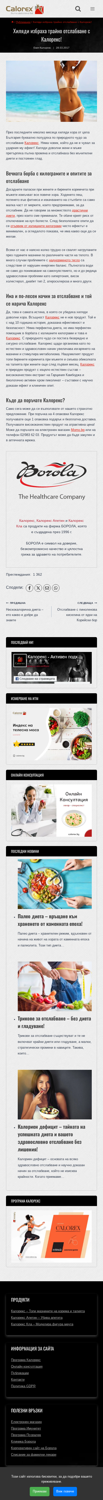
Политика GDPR (23, 1386)
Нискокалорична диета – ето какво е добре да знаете (24, 612)
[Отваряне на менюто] (92, 9)
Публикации (20, 1373)
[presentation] (55, 884)
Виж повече (65, 1491)
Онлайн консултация (26, 1366)
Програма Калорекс (26, 1360)
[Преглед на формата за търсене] (78, 9)
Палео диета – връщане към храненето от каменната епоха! (50, 919)
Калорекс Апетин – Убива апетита (36, 1318)
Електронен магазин (26, 1422)
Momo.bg (77, 430)
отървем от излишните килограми (36, 226)
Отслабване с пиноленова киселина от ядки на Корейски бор (77, 612)
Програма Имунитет (26, 1428)
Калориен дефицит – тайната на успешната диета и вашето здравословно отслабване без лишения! (51, 1138)
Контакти (17, 1379)
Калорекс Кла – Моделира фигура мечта (42, 1324)
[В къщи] (12, 22)
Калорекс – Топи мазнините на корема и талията (48, 1311)
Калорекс (31, 143)
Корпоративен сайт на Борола (33, 1448)
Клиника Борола (23, 1441)
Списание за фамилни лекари (33, 1454)
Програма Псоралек (26, 1435)
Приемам (39, 1491)
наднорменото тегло (64, 260)
